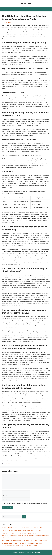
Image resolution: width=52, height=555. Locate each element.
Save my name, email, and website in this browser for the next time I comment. (25, 503)
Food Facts (7, 463)
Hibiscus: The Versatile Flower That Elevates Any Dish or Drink (19, 533)
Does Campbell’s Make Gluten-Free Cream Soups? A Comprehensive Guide (22, 527)
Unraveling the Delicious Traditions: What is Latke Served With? (19, 545)
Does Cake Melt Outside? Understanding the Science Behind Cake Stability (22, 543)
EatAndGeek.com (25, 552)
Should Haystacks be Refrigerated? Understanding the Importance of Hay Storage (24, 540)
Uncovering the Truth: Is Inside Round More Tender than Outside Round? (22, 530)
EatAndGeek (26, 3)
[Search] (24, 517)
